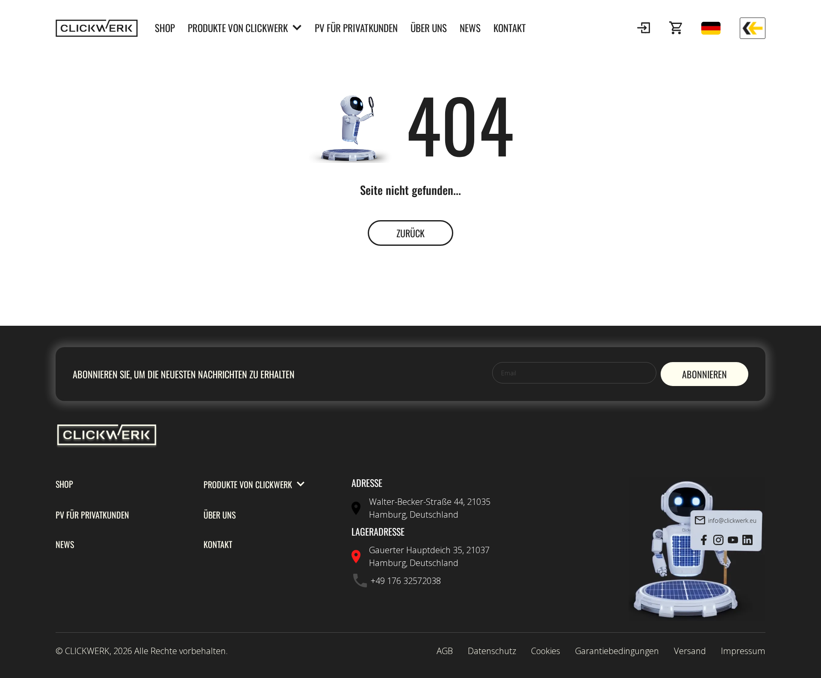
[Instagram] (718, 540)
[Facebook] (703, 540)
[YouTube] (732, 540)
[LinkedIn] (747, 540)
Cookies (545, 651)
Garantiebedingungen (617, 651)
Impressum (743, 651)
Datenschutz (492, 651)
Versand (690, 651)
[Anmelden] (643, 28)
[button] (643, 28)
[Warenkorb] (675, 28)
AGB (445, 651)
